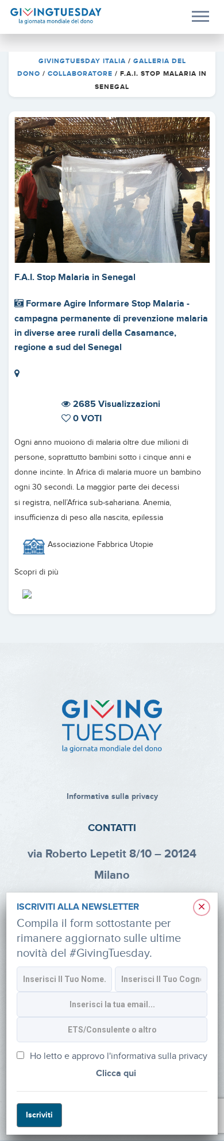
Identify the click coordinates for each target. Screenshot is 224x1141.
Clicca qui (116, 1073)
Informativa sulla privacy (112, 796)
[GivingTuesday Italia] (56, 16)
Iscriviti (39, 1115)
